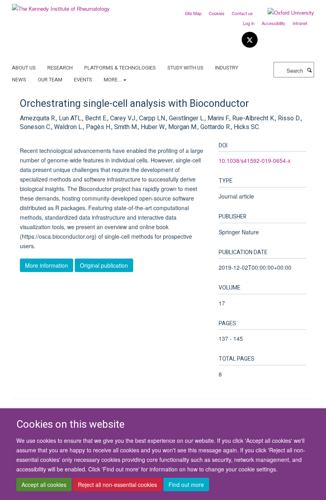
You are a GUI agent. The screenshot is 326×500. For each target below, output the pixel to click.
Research (60, 67)
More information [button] (46, 265)
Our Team (50, 79)
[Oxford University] (285, 12)
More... (113, 79)
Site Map (193, 13)
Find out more (186, 484)
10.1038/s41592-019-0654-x (255, 160)
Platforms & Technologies (120, 67)
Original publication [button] (104, 265)
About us (24, 67)
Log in (248, 23)
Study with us (185, 67)
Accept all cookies (43, 484)
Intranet (300, 23)
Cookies (217, 13)
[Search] (309, 70)
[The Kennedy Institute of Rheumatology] (61, 6)
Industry (226, 67)
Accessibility (273, 23)
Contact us (242, 13)
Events (83, 79)
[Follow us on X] (250, 40)
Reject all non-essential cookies (117, 484)
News (19, 79)
